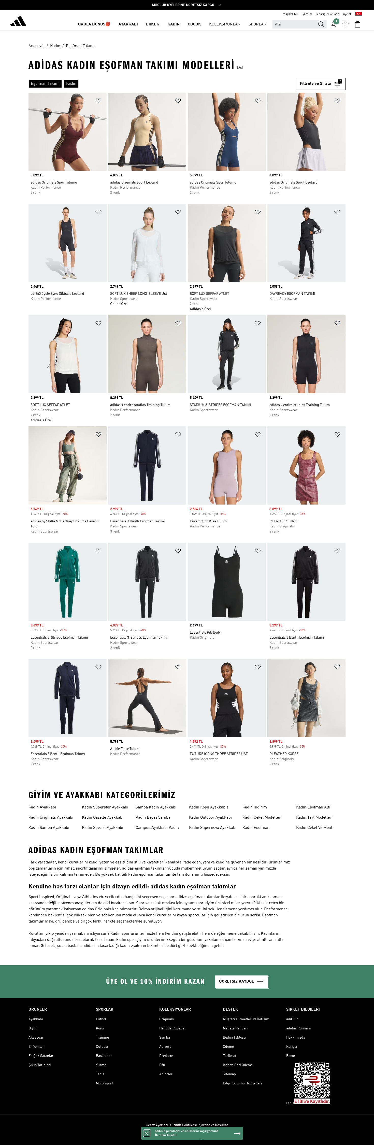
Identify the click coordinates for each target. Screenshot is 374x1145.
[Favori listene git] (345, 24)
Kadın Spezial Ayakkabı (102, 828)
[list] (162, 84)
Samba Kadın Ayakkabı (156, 807)
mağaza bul (291, 14)
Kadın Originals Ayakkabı (50, 818)
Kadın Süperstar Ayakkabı (105, 807)
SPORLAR (257, 24)
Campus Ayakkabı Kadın (157, 828)
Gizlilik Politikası (183, 1125)
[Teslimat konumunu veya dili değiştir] (358, 14)
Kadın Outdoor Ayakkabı (210, 818)
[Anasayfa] (18, 22)
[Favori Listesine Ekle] (98, 102)
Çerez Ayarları (157, 1125)
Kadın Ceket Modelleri (262, 818)
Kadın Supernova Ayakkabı (212, 828)
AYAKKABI (128, 24)
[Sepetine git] (358, 24)
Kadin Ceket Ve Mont (314, 828)
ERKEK (152, 24)
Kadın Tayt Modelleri (314, 818)
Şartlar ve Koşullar (213, 1125)
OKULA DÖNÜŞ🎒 (94, 24)
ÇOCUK (194, 24)
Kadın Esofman (255, 828)
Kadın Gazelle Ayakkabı (102, 818)
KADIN (173, 24)
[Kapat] (147, 1133)
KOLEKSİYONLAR (224, 24)
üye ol (347, 14)
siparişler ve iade (327, 14)
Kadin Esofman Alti (313, 807)
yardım (307, 14)
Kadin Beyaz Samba (153, 818)
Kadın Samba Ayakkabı (48, 828)
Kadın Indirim (254, 807)
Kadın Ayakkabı (42, 807)
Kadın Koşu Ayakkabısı (209, 807)
